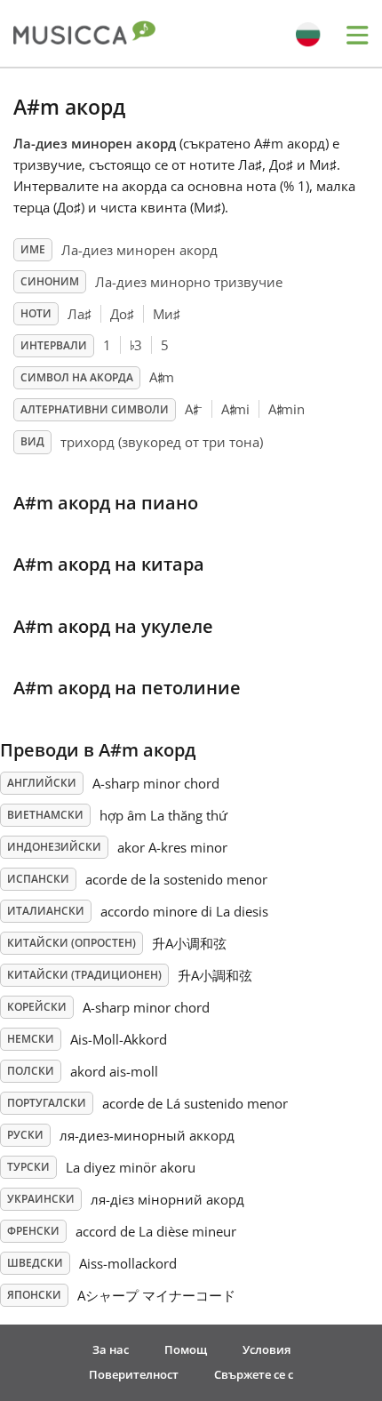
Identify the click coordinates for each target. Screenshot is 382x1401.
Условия (266, 1349)
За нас (110, 1349)
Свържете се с (253, 1374)
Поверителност (134, 1374)
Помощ (185, 1349)
